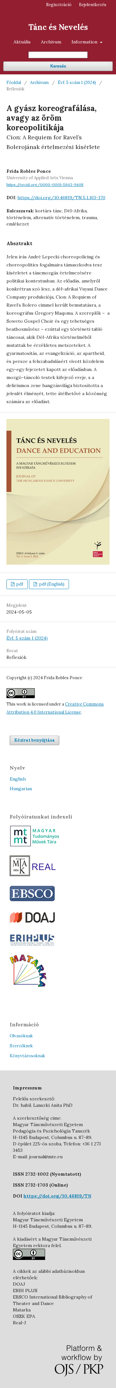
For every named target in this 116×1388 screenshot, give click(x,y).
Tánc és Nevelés (58, 27)
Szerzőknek (21, 1046)
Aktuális (22, 42)
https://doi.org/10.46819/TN (57, 1196)
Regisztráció (59, 4)
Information (85, 42)
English (18, 779)
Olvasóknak (21, 1036)
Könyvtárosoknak (27, 1056)
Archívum (51, 42)
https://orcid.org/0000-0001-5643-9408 (44, 184)
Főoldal (13, 82)
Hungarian (21, 788)
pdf (19, 584)
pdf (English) (51, 584)
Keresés (58, 66)
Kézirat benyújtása (34, 740)
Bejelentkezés (92, 4)
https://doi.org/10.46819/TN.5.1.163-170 (61, 197)
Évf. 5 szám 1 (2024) (77, 82)
